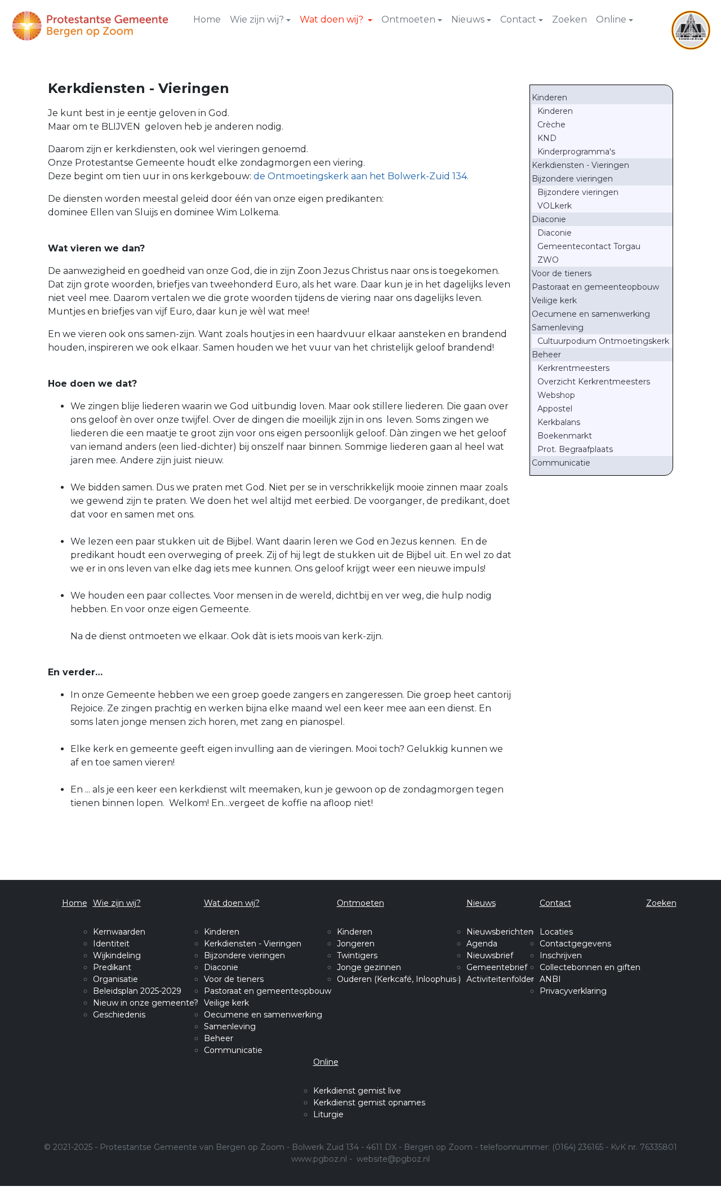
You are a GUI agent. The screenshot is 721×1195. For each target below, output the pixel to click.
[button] (260, 19)
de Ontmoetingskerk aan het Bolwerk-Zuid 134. (361, 176)
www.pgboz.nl (319, 1159)
